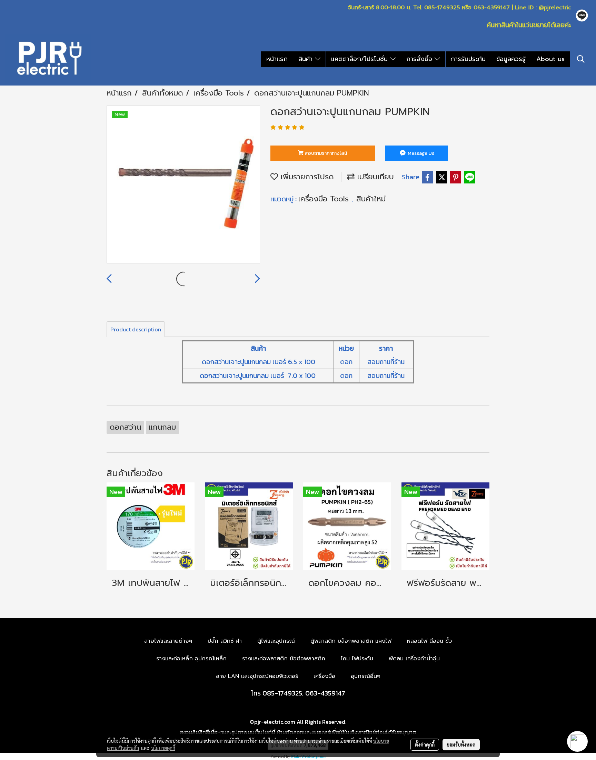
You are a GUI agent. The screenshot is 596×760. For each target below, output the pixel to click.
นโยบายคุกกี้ (163, 748)
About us (550, 59)
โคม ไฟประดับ (357, 658)
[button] (580, 59)
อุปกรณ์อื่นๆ (365, 676)
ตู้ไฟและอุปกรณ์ (276, 641)
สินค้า (306, 59)
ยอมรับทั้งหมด (461, 744)
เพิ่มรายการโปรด (306, 176)
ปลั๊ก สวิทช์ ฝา (225, 641)
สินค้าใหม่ (371, 198)
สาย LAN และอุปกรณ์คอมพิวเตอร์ (257, 676)
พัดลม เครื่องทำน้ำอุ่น (414, 658)
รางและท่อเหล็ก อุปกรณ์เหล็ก (191, 658)
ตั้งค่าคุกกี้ (425, 744)
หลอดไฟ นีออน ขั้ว (429, 641)
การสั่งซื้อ (420, 59)
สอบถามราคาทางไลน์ (325, 153)
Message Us (420, 153)
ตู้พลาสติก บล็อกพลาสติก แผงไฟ (350, 641)
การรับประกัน (468, 59)
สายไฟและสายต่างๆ (168, 641)
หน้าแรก (277, 59)
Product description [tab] (135, 329)
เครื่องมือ (324, 676)
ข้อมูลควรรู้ (511, 59)
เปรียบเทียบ (374, 176)
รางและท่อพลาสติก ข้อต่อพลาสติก (283, 658)
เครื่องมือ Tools (324, 198)
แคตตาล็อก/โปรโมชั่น (360, 59)
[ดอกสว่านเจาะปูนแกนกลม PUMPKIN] (183, 185)
